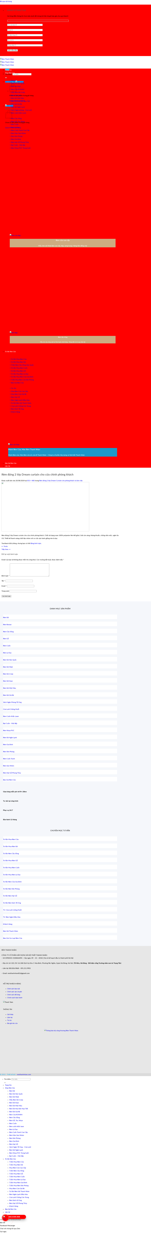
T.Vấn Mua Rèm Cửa (16, 1162)
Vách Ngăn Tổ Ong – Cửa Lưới (20, 1147)
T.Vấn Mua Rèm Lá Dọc (17, 1179)
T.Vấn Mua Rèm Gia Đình (18, 1182)
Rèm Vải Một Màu (15, 1106)
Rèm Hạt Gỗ (13, 1144)
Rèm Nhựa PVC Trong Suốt (19, 1153)
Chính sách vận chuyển (14, 992)
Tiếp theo (6, 549)
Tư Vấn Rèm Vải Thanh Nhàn (19, 1191)
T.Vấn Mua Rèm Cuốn (17, 1176)
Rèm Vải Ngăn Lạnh (16, 1150)
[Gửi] (6, 77)
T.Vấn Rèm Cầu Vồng (16, 1171)
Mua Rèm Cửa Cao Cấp (17, 1168)
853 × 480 (31, 480)
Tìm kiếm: (8, 74)
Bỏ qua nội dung (6, 1)
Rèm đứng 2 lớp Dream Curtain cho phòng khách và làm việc (61, 480)
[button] (9, 106)
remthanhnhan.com (24, 1074)
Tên (3, 581)
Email (4, 586)
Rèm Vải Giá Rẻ (14, 1112)
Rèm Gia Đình (14, 1141)
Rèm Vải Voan (14, 1103)
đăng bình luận (36, 543)
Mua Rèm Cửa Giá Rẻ (16, 1188)
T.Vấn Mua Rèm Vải (16, 1165)
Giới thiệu (10, 1014)
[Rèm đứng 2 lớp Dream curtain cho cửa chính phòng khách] (45, 531)
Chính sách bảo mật (13, 989)
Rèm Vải (12, 1091)
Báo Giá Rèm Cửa (10, 463)
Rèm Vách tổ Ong (15, 1200)
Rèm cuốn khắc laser (16, 1126)
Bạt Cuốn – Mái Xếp (16, 1156)
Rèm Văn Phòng (14, 1138)
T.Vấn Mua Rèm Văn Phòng (18, 1185)
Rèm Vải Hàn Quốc (16, 1094)
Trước (5, 546)
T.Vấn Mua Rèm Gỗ (16, 1174)
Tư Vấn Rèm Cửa (10, 351)
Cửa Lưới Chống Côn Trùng (19, 1197)
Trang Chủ (8, 70)
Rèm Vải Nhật (14, 1097)
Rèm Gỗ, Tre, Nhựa (16, 1120)
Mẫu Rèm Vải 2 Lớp (16, 1100)
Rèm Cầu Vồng (14, 1117)
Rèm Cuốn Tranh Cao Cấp (18, 1132)
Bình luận (5, 576)
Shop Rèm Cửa (10, 73)
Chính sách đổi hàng (13, 995)
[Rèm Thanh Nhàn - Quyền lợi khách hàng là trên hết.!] (7, 62)
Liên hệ (9, 1017)
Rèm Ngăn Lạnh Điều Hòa (18, 1194)
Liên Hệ (7, 466)
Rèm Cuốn (13, 1123)
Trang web (5, 591)
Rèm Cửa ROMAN (15, 1114)
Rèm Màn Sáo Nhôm (16, 1135)
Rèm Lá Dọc (13, 1129)
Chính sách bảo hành (14, 997)
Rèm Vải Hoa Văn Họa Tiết (18, 1109)
